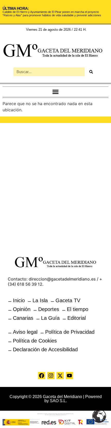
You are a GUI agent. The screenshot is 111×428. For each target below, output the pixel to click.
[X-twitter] (60, 375)
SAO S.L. (58, 401)
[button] (56, 92)
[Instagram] (50, 375)
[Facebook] (41, 375)
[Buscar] (91, 71)
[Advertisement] (55, 186)
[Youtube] (69, 375)
